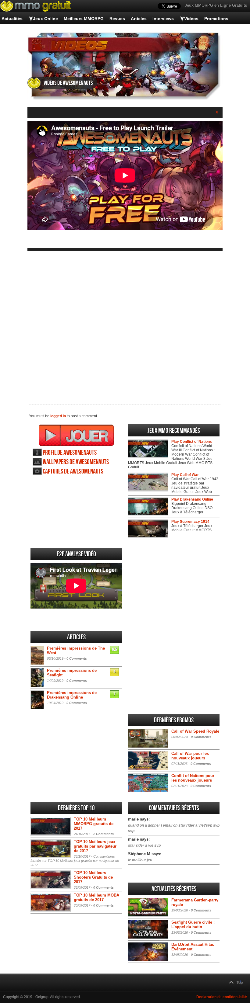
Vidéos (191, 18)
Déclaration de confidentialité (221, 997)
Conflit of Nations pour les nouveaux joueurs (192, 778)
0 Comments (76, 658)
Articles (139, 18)
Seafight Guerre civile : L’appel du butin (193, 924)
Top (240, 982)
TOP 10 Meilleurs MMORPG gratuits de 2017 (93, 824)
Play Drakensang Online (192, 499)
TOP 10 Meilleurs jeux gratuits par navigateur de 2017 (95, 846)
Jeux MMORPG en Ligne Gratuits (216, 5)
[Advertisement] (125, 323)
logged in (58, 416)
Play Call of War (185, 475)
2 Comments (103, 834)
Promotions (216, 18)
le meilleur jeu (140, 860)
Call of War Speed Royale (195, 731)
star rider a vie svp (144, 845)
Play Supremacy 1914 (190, 521)
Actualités (12, 18)
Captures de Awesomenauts (73, 471)
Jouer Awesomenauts (76, 435)
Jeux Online (45, 18)
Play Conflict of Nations (191, 441)
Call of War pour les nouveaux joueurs (190, 755)
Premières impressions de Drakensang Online (72, 694)
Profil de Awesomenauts (70, 453)
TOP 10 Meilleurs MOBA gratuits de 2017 (96, 897)
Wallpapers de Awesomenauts (76, 462)
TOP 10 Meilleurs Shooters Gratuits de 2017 (93, 877)
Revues (117, 18)
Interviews (163, 18)
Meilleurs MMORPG (84, 18)
